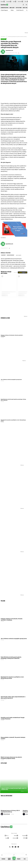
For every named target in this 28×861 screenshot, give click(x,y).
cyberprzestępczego (6, 121)
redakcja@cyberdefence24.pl (17, 268)
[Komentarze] (14, 854)
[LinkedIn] (15, 847)
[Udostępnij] (26, 854)
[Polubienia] (2, 854)
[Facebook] (12, 847)
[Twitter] (10, 847)
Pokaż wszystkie (18, 255)
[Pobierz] (18, 52)
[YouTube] (18, 847)
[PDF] (9, 248)
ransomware (4, 107)
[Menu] (26, 5)
